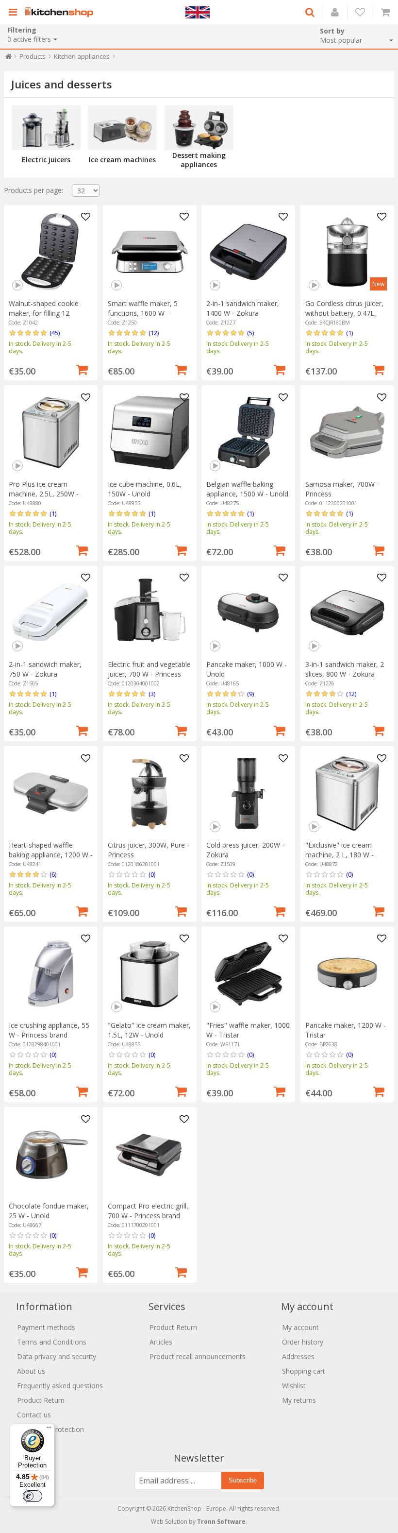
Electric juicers (46, 159)
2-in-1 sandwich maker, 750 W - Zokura (45, 669)
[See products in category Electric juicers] (46, 127)
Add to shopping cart (82, 368)
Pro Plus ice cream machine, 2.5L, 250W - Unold (44, 493)
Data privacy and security (56, 1356)
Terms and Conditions (51, 1341)
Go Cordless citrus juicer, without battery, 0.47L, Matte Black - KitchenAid (344, 313)
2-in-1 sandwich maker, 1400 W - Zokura (242, 308)
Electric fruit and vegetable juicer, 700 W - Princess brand (149, 674)
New (378, 284)
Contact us (34, 1414)
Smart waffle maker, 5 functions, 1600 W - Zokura (143, 313)
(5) (250, 332)
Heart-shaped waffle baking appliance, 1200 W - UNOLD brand (51, 854)
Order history (302, 1341)
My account (300, 1327)
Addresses (298, 1356)
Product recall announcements (197, 1356)
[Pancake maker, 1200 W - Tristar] (347, 974)
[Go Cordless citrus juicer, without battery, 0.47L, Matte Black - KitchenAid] (347, 252)
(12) (154, 332)
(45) (55, 332)
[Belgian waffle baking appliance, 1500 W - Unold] (248, 433)
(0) (152, 874)
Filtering (21, 29)
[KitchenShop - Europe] (61, 12)
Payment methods (46, 1327)
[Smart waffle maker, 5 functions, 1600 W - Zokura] (150, 252)
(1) (349, 332)
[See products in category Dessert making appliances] (199, 127)
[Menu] (49, 1429)
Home (8, 58)
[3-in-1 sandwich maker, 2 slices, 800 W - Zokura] (347, 613)
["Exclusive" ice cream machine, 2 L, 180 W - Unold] (347, 793)
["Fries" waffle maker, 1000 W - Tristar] (248, 974)
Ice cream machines (122, 159)
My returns (299, 1400)
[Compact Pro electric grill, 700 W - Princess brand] (150, 1154)
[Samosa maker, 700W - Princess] (347, 433)
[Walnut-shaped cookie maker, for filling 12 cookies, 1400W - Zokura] (51, 252)
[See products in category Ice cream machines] (122, 127)
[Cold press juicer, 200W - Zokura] (248, 793)
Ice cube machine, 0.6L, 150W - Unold (145, 488)
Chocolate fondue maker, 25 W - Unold (49, 1210)
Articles (160, 1341)
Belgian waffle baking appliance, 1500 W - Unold (247, 488)
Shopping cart (303, 1371)
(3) (152, 693)
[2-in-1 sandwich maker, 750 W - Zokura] (51, 613)
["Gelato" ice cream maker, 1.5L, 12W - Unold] (150, 974)
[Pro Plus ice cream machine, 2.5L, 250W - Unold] (51, 433)
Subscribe (243, 1480)
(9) (250, 693)
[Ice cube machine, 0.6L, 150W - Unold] (150, 433)
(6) (53, 874)
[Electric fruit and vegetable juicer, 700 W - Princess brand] (150, 613)
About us (31, 1371)
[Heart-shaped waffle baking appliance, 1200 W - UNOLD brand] (51, 793)
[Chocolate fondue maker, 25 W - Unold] (51, 1154)
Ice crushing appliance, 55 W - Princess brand (49, 1030)
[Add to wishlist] (85, 217)
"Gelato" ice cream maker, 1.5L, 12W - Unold (149, 1030)
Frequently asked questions (60, 1385)
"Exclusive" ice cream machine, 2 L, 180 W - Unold (339, 854)
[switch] (32, 1496)
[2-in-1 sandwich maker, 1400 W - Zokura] (248, 252)
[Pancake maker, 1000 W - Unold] (248, 613)
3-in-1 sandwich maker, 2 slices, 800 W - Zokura (344, 669)
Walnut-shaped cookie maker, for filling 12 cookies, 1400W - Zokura (48, 313)
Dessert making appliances (199, 160)
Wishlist (294, 1385)
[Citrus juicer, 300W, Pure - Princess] (150, 793)
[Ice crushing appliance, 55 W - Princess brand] (51, 974)
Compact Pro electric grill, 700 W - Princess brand (148, 1210)
